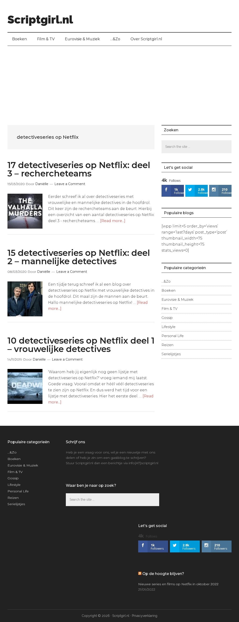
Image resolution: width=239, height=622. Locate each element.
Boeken (169, 290)
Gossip (167, 317)
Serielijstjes (171, 354)
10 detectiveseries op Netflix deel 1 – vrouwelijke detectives (81, 344)
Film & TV (169, 308)
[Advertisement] (119, 80)
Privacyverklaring (144, 616)
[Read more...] (112, 221)
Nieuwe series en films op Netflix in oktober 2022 (178, 584)
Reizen (167, 345)
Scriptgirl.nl (40, 19)
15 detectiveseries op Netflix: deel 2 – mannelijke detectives (78, 257)
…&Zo (166, 281)
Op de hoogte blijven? (163, 573)
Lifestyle (169, 327)
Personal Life (173, 336)
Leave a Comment (69, 184)
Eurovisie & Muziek (177, 299)
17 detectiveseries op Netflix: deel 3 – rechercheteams (78, 169)
